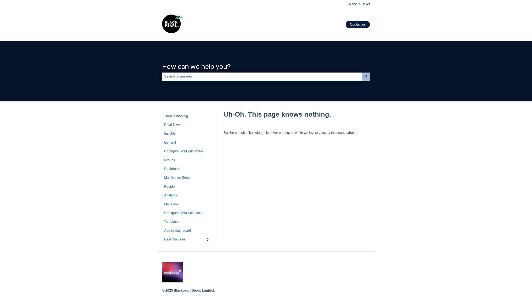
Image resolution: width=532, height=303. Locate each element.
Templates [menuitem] (171, 221)
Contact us (358, 24)
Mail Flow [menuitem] (171, 204)
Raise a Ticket (359, 4)
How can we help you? (196, 66)
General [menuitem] (170, 142)
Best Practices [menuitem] (174, 239)
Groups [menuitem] (169, 160)
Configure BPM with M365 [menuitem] (183, 151)
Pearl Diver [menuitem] (172, 125)
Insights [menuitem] (170, 133)
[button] (207, 239)
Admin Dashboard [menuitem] (177, 230)
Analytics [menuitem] (171, 195)
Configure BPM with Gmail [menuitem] (183, 213)
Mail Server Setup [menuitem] (177, 177)
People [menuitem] (169, 186)
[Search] (366, 76)
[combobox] (262, 76)
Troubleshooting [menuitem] (176, 116)
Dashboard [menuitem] (172, 169)
